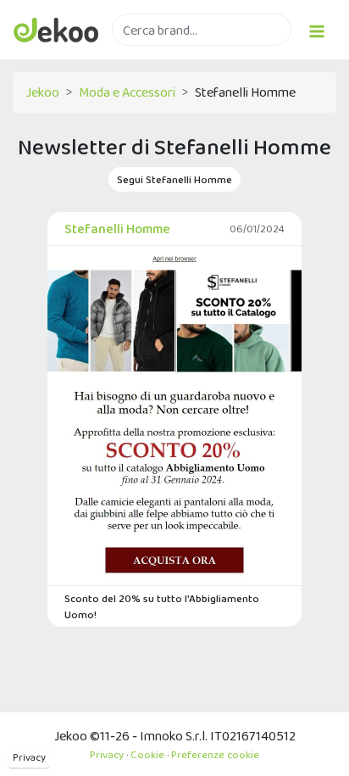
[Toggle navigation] (316, 29)
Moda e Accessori (127, 92)
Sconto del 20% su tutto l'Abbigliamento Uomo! (161, 606)
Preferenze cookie (215, 754)
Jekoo (42, 92)
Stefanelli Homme (117, 228)
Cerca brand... (149, 55)
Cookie (147, 754)
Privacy (29, 757)
